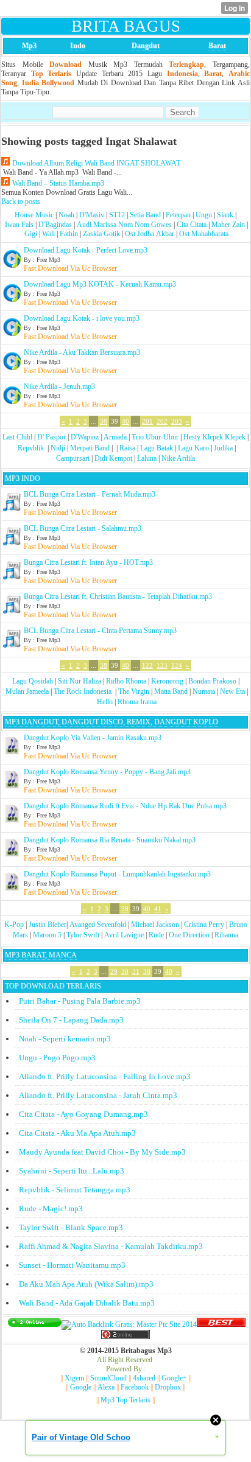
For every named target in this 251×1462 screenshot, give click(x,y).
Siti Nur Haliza (79, 681)
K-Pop (14, 924)
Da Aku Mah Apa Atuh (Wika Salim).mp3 (86, 1284)
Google (80, 1387)
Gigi (30, 233)
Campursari (73, 458)
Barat (217, 45)
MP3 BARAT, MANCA (41, 955)
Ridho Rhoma (126, 681)
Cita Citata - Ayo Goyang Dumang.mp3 (83, 1114)
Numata (204, 691)
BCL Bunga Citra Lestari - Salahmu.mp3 (82, 528)
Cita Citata (192, 224)
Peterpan (178, 215)
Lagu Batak (156, 448)
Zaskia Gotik (101, 233)
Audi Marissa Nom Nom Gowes (124, 224)
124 (176, 665)
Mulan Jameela (27, 691)
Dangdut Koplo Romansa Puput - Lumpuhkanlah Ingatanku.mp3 (117, 874)
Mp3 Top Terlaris (125, 1400)
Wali (48, 233)
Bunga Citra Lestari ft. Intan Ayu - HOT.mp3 (88, 562)
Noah (66, 215)
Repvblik (31, 448)
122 (147, 665)
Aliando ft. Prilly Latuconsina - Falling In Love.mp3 (105, 1076)
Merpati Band (90, 448)
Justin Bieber (47, 924)
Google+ (174, 1378)
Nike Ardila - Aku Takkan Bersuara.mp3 (82, 352)
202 (162, 421)
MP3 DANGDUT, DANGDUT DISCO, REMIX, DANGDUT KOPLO (111, 722)
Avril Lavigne (124, 935)
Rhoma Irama (137, 702)
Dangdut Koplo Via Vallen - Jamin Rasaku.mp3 (92, 737)
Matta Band (171, 691)
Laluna (147, 458)
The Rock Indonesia (83, 691)
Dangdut (146, 45)
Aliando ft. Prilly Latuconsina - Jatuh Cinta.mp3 (98, 1095)
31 (136, 971)
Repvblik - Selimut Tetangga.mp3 (74, 1189)
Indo (77, 45)
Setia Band (145, 215)
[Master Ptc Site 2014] (129, 1324)
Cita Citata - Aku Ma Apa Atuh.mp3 (77, 1133)
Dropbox (168, 1387)
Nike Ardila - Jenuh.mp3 (59, 386)
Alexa (106, 1387)
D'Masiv (91, 215)
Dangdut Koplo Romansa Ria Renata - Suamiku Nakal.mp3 (110, 840)
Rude (156, 935)
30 (125, 971)
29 (114, 971)
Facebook (135, 1387)
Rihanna (226, 935)
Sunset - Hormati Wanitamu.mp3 (72, 1265)
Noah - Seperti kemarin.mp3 (65, 1038)
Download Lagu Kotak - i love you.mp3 (82, 318)
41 (157, 908)
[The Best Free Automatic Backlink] (221, 1324)
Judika (223, 448)
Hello (105, 702)
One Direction (189, 935)
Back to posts (20, 201)
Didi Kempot (113, 458)
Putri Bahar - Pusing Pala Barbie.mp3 (80, 1001)
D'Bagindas (55, 224)
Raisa (127, 448)
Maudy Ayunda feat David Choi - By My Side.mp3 (102, 1151)
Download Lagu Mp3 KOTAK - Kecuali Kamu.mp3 (100, 284)
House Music (34, 215)
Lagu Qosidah (32, 681)
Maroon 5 (47, 935)
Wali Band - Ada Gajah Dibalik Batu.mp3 (87, 1302)
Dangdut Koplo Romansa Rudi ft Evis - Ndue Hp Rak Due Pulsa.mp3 (125, 806)
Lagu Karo (193, 448)
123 (162, 665)
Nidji (58, 448)
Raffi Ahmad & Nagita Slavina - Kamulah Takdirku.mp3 (111, 1246)
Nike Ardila (178, 458)
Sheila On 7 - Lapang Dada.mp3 (71, 1019)
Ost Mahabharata (203, 233)
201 (147, 421)
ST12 (117, 215)
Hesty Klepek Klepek (214, 437)
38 (103, 421)
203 (176, 421)
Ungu (204, 215)
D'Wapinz (85, 437)
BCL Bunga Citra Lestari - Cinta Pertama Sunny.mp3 (100, 630)
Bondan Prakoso (212, 681)
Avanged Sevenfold (97, 924)
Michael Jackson (155, 924)
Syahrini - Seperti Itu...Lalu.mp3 (71, 1170)
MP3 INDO (22, 478)
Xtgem (74, 1378)
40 (125, 421)
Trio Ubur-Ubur (155, 437)
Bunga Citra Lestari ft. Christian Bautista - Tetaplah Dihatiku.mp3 (118, 596)
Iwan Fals (19, 224)
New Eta (232, 691)
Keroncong (167, 681)
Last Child (17, 437)
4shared (144, 1378)
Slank (225, 215)
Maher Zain (228, 224)
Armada (115, 437)
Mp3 (29, 45)
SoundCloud (108, 1378)
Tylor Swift (82, 935)
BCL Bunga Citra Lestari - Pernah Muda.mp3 (89, 494)
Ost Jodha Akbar (149, 233)
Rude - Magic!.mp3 (51, 1208)
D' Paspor (51, 437)
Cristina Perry (204, 924)
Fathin (69, 233)
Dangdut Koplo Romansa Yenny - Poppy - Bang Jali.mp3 (107, 772)
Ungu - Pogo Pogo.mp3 (57, 1057)
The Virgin (133, 691)
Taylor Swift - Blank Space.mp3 (71, 1227)
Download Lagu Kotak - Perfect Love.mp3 (85, 250)
